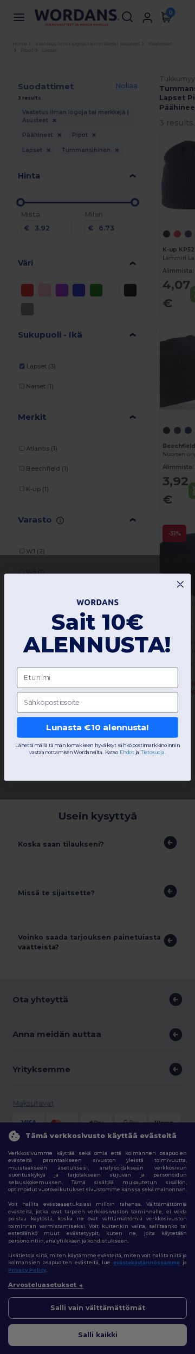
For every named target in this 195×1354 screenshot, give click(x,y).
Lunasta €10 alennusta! (97, 727)
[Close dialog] (180, 584)
